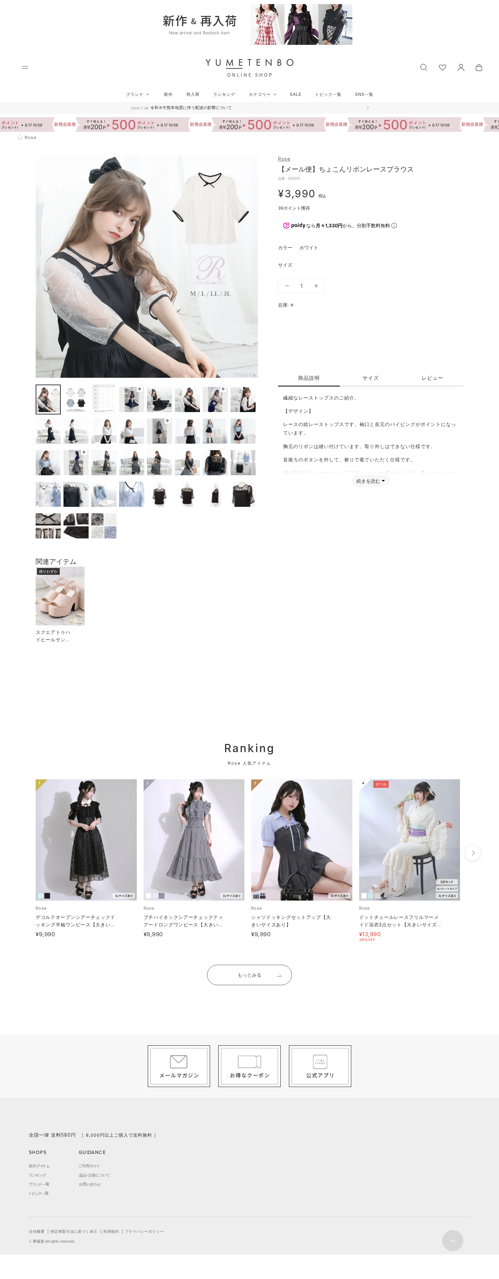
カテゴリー (260, 94)
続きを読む (368, 481)
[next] (472, 852)
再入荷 (193, 94)
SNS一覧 (364, 94)
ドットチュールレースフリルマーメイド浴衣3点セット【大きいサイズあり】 (399, 924)
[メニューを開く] (25, 67)
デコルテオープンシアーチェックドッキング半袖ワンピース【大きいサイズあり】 (75, 924)
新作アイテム (39, 1166)
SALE (295, 94)
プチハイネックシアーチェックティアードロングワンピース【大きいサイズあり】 (183, 924)
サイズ (371, 378)
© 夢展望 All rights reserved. (52, 1241)
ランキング (224, 94)
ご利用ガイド (89, 1166)
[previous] (23, 852)
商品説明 (309, 378)
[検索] (423, 66)
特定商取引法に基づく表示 (74, 1231)
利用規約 (111, 1231)
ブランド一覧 (39, 1184)
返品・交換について (94, 1175)
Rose (284, 159)
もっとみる (249, 975)
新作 (168, 94)
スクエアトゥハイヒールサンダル (53, 639)
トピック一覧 (328, 94)
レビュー (432, 378)
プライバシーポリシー (144, 1231)
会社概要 (36, 1231)
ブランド (135, 94)
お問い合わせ (90, 1184)
